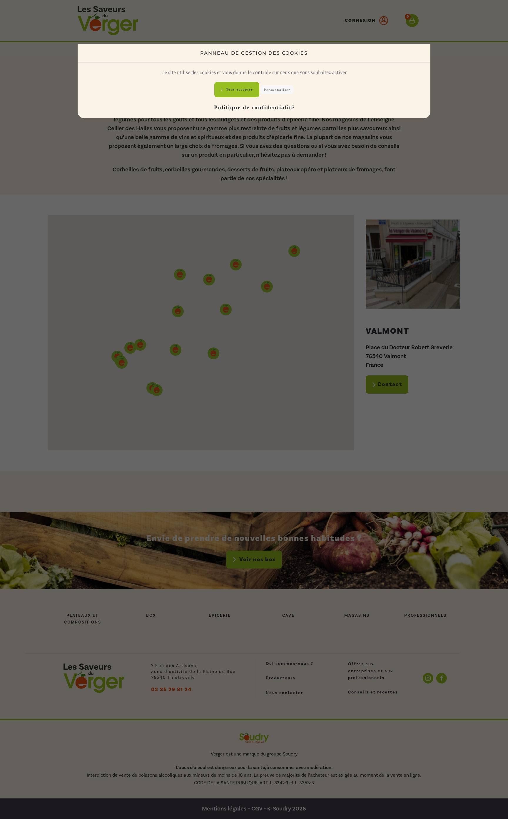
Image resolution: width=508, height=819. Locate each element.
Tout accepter (239, 89)
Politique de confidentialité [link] (254, 107)
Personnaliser (277, 89)
